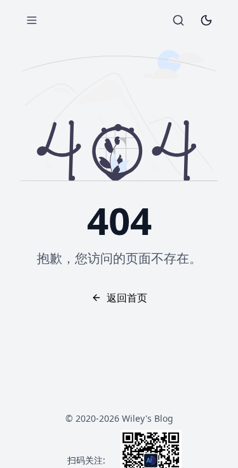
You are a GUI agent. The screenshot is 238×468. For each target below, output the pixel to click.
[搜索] (178, 20)
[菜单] (31, 20)
